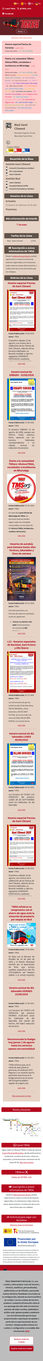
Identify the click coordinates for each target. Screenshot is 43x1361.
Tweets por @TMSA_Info (21, 1177)
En (32, 3)
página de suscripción (21, 256)
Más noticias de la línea (21, 1096)
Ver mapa (22, 224)
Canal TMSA (9, 8)
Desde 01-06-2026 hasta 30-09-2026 (22, 205)
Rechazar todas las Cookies (21, 1340)
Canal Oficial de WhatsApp (13, 1153)
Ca (25, 3)
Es (18, 3)
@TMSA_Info (25, 8)
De (39, 3)
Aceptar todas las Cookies (21, 1348)
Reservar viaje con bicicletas (21, 1225)
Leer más (19, 47)
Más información (26, 1162)
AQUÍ (27, 1331)
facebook (8, 13)
